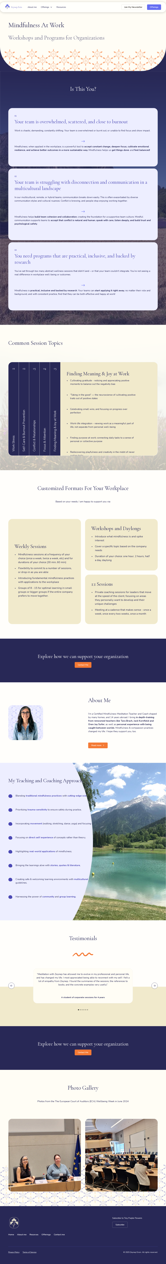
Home (11, 1234)
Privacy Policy (13, 1252)
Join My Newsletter (133, 7)
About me (32, 7)
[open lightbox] (44, 1155)
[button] (46, 7)
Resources (61, 7)
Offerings (154, 7)
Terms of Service (29, 1252)
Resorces (34, 1234)
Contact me (59, 1234)
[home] (13, 7)
